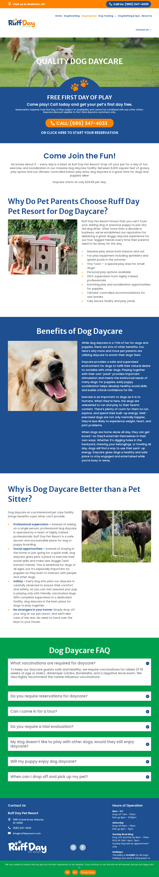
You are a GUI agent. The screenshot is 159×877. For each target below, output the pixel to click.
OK (67, 872)
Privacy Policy (88, 872)
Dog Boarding (72, 15)
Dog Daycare (89, 15)
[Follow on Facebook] (83, 847)
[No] (155, 868)
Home (58, 15)
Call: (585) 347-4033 (81, 123)
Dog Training (105, 15)
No (74, 872)
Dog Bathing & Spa (129, 15)
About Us (146, 15)
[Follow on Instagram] (73, 847)
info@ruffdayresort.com (27, 833)
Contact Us (142, 29)
